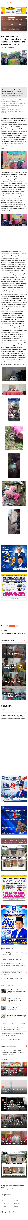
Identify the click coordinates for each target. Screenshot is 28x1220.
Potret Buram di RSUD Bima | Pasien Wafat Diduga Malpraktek (13, 682)
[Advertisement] (12, 76)
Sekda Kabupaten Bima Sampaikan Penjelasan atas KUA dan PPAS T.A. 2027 (16, 1000)
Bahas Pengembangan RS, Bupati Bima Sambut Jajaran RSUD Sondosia (12, 100)
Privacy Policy (17, 1203)
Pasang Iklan (4, 1206)
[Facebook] (2, 1212)
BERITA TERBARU (7, 985)
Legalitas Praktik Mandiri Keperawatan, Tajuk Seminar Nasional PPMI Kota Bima (12, 695)
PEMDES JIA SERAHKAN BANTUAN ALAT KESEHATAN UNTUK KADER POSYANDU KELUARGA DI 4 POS (13, 105)
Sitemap (16, 1206)
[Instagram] (13, 1212)
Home (3, 1200)
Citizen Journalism (6, 1203)
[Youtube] (9, 1212)
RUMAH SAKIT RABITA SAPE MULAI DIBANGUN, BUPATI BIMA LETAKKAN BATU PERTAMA (12, 111)
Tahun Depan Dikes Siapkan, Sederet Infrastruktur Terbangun (13, 654)
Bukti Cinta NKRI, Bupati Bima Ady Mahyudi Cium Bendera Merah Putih (12, 1072)
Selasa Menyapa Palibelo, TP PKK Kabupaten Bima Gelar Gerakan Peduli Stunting (16, 991)
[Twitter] (6, 1212)
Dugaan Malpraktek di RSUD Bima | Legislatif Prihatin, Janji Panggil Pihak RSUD (14, 667)
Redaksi (16, 1200)
